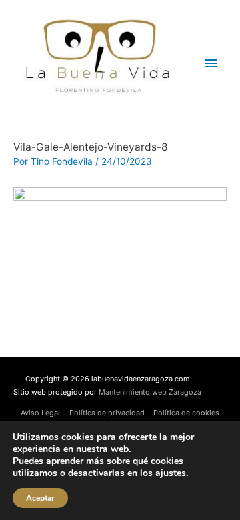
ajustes (170, 473)
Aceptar (40, 498)
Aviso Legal (40, 412)
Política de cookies (186, 412)
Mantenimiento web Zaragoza (150, 392)
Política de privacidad (107, 412)
